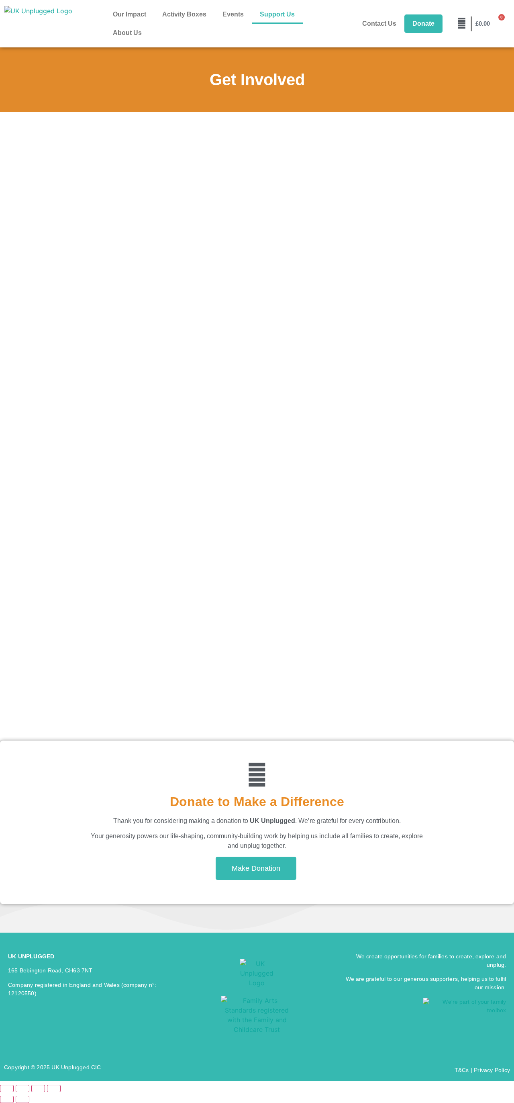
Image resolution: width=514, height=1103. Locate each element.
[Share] (38, 1088)
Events (233, 14)
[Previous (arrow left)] (7, 1099)
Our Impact (129, 14)
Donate (423, 23)
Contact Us (379, 23)
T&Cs (462, 1070)
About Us (127, 32)
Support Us (277, 14)
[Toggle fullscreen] (22, 1088)
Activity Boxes (184, 14)
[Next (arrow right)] (22, 1099)
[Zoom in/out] (7, 1088)
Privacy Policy (492, 1070)
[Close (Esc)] (54, 1088)
